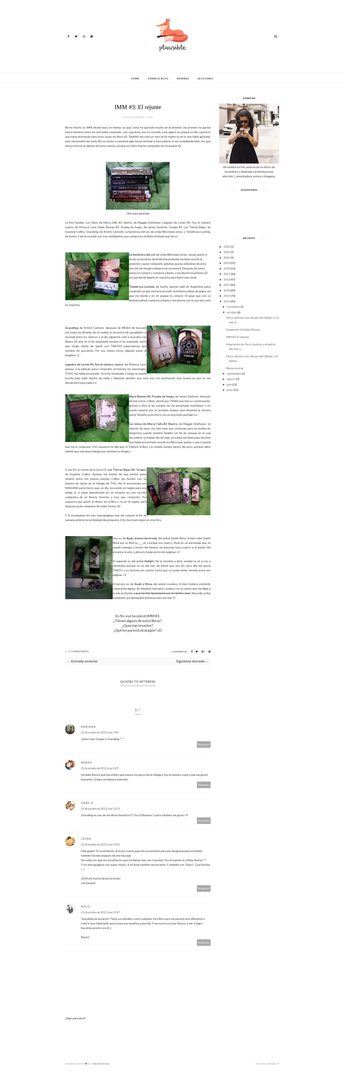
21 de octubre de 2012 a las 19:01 (100, 844)
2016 (227, 279)
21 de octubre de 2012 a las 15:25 (100, 808)
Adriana (88, 726)
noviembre (233, 306)
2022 (227, 252)
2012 (227, 301)
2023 (227, 246)
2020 (227, 263)
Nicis (85, 906)
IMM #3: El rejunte (237, 337)
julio (229, 384)
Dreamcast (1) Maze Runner (243, 329)
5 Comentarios (79, 651)
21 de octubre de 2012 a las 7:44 (99, 732)
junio (230, 389)
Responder (204, 744)
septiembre (234, 373)
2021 (227, 257)
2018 (227, 268)
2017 (227, 274)
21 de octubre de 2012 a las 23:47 (100, 912)
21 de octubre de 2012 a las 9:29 (99, 768)
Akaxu (86, 762)
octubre (232, 312)
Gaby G (87, 803)
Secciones (205, 78)
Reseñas (183, 78)
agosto (231, 379)
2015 (227, 284)
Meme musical (234, 368)
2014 (227, 290)
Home (135, 78)
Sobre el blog (158, 78)
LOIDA (86, 838)
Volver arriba (266, 1063)
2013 (227, 295)
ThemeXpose (100, 1063)
